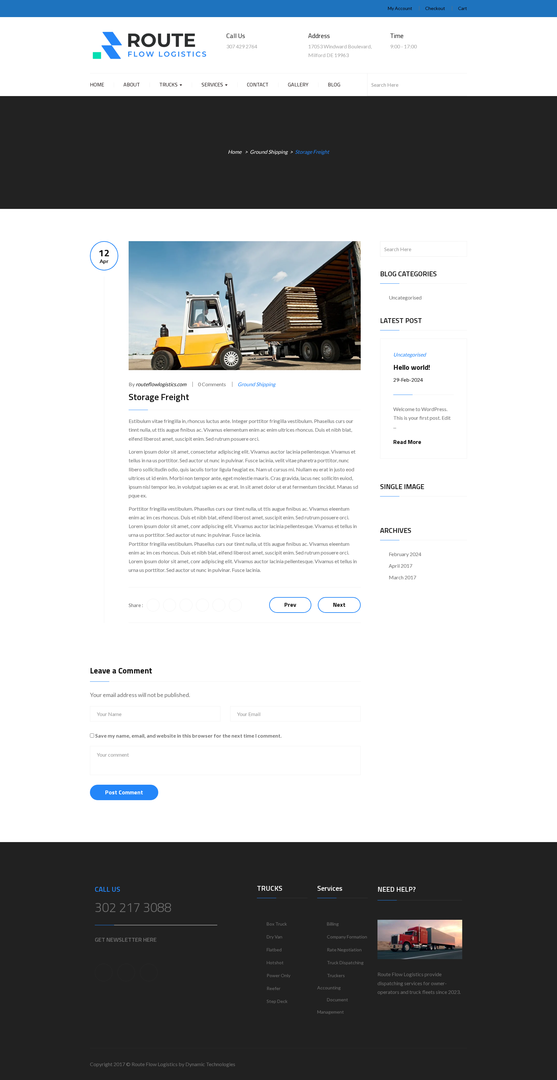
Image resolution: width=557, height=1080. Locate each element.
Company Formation (347, 936)
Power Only (278, 975)
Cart (462, 8)
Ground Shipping (269, 152)
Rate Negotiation (344, 949)
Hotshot (275, 962)
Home (97, 84)
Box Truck (277, 924)
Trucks (169, 84)
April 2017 (400, 566)
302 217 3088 (133, 907)
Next (339, 604)
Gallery (298, 84)
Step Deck (277, 1001)
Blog (334, 84)
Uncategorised (405, 297)
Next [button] (463, 319)
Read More (407, 441)
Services (212, 84)
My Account (400, 8)
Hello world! (411, 367)
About (131, 84)
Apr (104, 256)
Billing (333, 924)
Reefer (273, 988)
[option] (423, 399)
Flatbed (274, 949)
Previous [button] (453, 319)
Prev (290, 604)
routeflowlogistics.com (161, 384)
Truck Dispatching (345, 962)
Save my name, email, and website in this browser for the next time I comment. (188, 735)
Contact (258, 84)
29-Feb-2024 (408, 380)
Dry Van (274, 936)
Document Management (332, 1006)
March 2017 (402, 577)
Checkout (435, 8)
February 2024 (405, 554)
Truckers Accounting (331, 981)
